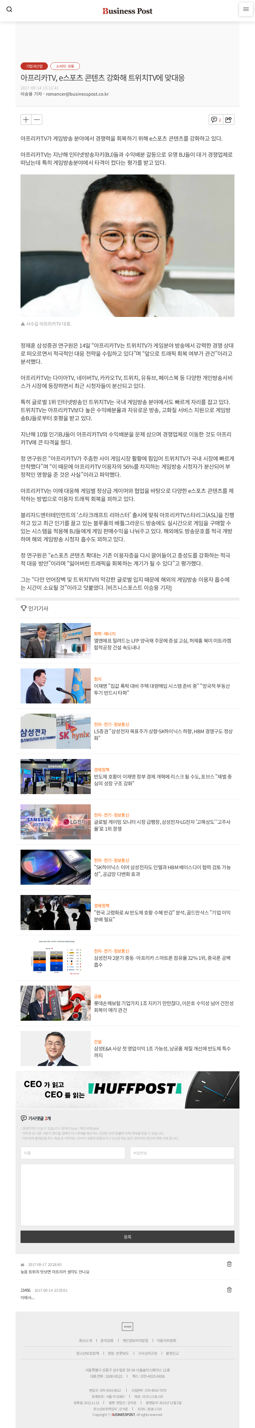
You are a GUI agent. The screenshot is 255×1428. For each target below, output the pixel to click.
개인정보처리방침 (135, 1340)
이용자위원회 (166, 1340)
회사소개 (85, 1340)
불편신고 (172, 1353)
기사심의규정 (147, 1353)
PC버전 (127, 1326)
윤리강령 (107, 1340)
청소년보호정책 (87, 1353)
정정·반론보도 (118, 1353)
